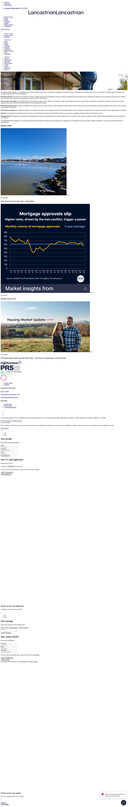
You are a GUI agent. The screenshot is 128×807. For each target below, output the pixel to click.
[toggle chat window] (123, 802)
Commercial (7, 26)
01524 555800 (15, 8)
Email (2, 452)
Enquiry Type (4, 627)
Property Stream (17, 421)
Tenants (6, 23)
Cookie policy (8, 404)
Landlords (7, 21)
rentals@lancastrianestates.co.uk (9, 397)
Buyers (6, 20)
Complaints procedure (10, 407)
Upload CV (4, 466)
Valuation (6, 384)
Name (2, 445)
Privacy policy (8, 405)
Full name (3, 643)
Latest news (7, 3)
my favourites (5, 804)
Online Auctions (8, 24)
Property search (8, 17)
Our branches (8, 5)
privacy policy (33, 661)
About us (6, 2)
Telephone (3, 449)
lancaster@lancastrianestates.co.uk (10, 394)
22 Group (7, 422)
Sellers (6, 18)
